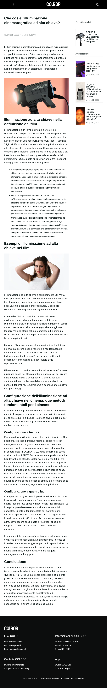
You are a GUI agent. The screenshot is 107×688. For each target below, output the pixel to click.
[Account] (97, 4)
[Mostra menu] (5, 4)
